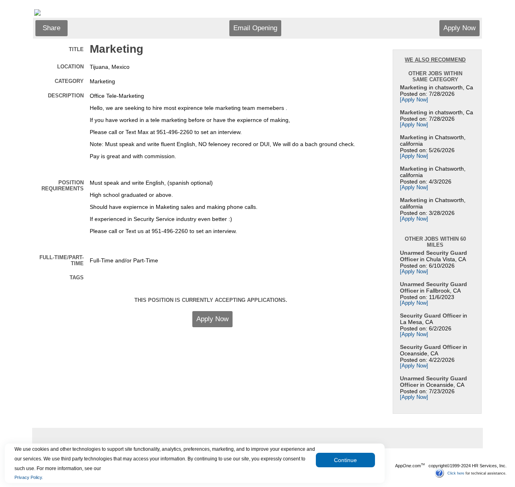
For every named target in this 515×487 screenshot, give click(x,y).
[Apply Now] (414, 100)
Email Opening (255, 28)
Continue (345, 460)
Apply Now (459, 28)
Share (51, 28)
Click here (455, 473)
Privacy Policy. (28, 477)
